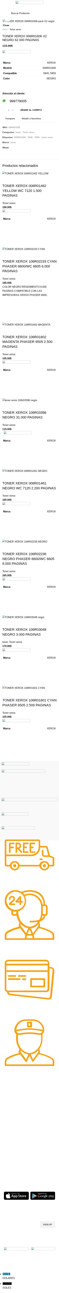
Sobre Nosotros (41, 1141)
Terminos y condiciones (42, 1158)
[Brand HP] (23, 783)
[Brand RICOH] (15, 765)
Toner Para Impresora (15, 1101)
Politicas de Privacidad (42, 1147)
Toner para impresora (14, 1152)
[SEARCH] (46, 13)
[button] (6, 745)
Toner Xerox (10, 1117)
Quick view (6, 753)
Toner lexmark (11, 1123)
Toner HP (8, 1112)
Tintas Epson (37, 1109)
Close (6, 25)
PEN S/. (7, 1285)
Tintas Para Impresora (38, 1097)
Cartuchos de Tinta (13, 1158)
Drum (6, 1168)
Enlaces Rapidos (14, 1096)
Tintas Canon (37, 1120)
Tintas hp (35, 1104)
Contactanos (37, 1163)
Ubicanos (35, 1168)
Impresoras (9, 1147)
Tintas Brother (38, 1115)
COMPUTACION (12, 1141)
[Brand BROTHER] (18, 832)
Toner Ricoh (10, 1128)
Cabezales (9, 1174)
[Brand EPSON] (29, 805)
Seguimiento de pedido (42, 1174)
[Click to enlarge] (8, 18)
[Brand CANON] (15, 819)
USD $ (9, 1276)
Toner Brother (11, 1106)
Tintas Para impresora (15, 1163)
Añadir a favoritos (6, 737)
